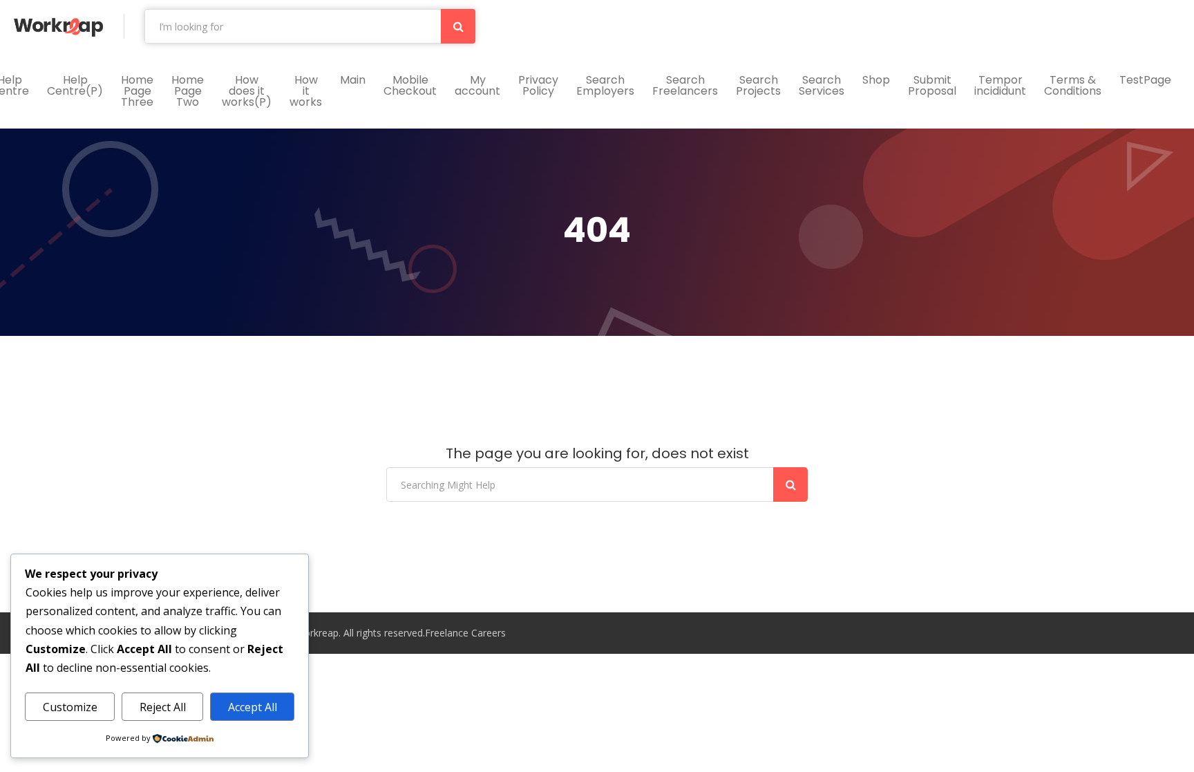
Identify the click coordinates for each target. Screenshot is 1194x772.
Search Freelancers (685, 85)
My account (477, 85)
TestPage (1145, 80)
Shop (876, 80)
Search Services (821, 85)
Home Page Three (137, 91)
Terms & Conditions (1072, 85)
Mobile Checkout (410, 85)
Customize (70, 707)
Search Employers (605, 85)
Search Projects (758, 85)
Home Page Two (187, 91)
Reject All (163, 707)
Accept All (252, 707)
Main (353, 80)
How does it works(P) (247, 91)
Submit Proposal (932, 85)
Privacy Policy (538, 85)
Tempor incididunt (1000, 85)
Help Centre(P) (75, 85)
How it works (306, 91)
